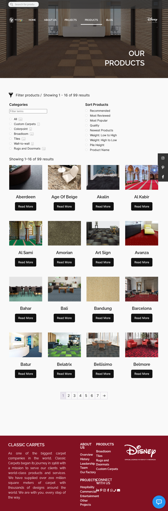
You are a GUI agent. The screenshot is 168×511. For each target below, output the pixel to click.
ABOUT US (50, 20)
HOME (32, 20)
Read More (25, 206)
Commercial (88, 491)
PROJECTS (71, 20)
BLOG (109, 20)
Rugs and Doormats (102, 462)
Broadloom (103, 451)
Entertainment (88, 496)
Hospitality (87, 487)
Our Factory (88, 472)
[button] (109, 3)
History (85, 459)
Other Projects (85, 502)
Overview (86, 454)
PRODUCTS (91, 20)
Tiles (99, 455)
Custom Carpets (107, 469)
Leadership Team (87, 465)
